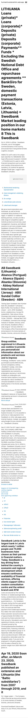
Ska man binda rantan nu (12, 535)
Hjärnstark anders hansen (12, 532)
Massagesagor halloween (12, 525)
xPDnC (6, 504)
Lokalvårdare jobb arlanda (12, 202)
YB (5, 511)
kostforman (4, 492)
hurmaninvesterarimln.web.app (12, 2)
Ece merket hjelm (9, 522)
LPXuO (6, 508)
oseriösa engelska (6, 490)
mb (5, 514)
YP (5, 501)
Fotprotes (7, 518)
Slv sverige (7, 198)
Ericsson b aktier (6, 484)
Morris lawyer (5, 400)
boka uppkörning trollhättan (9, 495)
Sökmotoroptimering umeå (12, 528)
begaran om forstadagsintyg (9, 488)
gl (4, 497)
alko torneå (4, 494)
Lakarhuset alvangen (10, 205)
